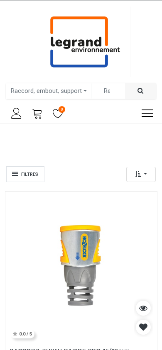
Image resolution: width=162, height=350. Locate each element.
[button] (141, 174)
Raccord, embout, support (46, 91)
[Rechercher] (140, 91)
